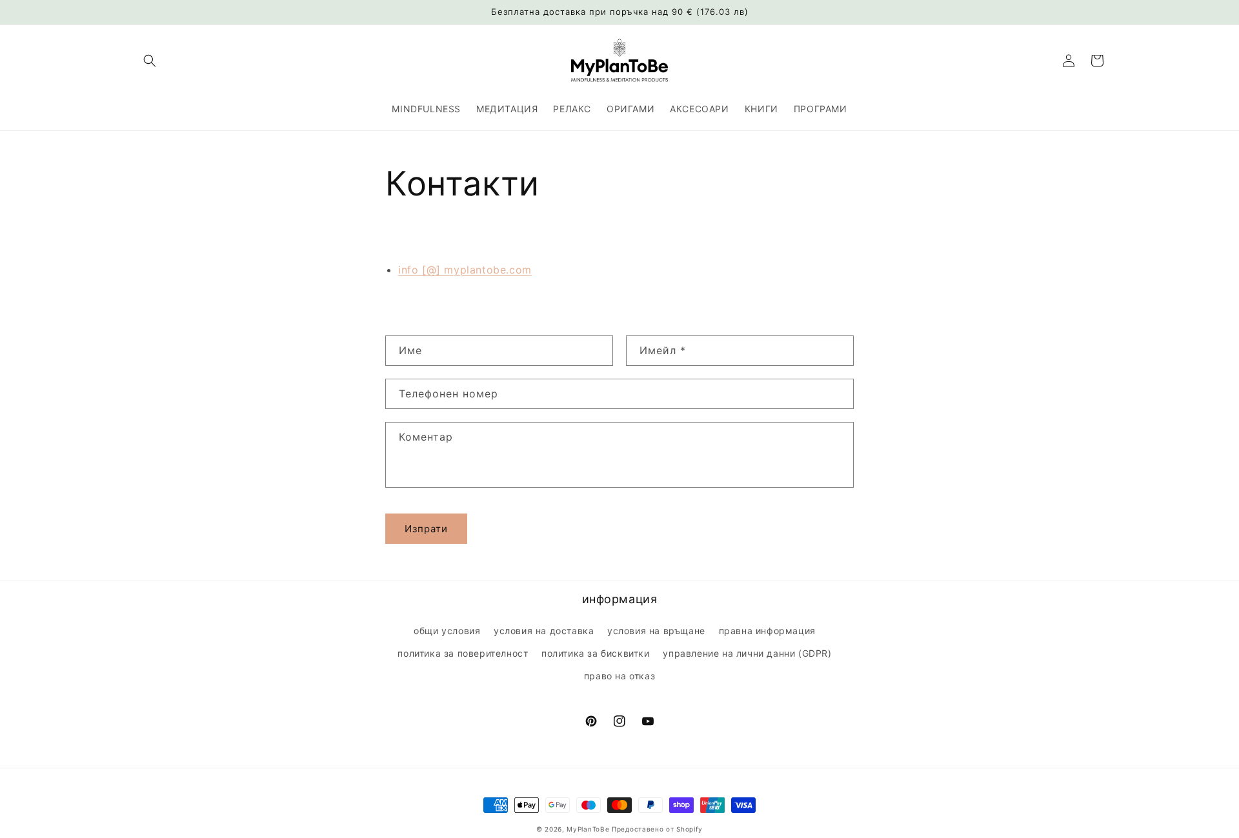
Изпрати (426, 529)
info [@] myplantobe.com (465, 269)
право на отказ (619, 675)
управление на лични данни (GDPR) (747, 653)
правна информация (767, 630)
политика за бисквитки (595, 653)
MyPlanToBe (588, 829)
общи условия (447, 630)
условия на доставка (544, 630)
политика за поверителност (463, 653)
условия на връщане (656, 630)
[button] (150, 60)
